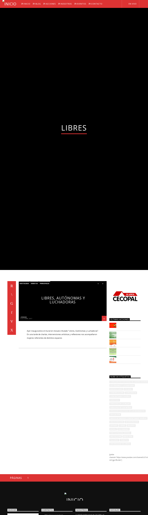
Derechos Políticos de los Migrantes (127, 433)
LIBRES (122, 448)
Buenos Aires (116, 412)
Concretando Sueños (120, 419)
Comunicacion (116, 415)
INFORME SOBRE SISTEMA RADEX (126, 364)
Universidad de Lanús (120, 466)
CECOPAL (128, 412)
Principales (44, 306)
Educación (115, 437)
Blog (38, 4)
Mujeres (131, 448)
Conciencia (131, 415)
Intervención (131, 444)
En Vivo (132, 4)
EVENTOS (81, 4)
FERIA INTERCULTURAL (127, 372)
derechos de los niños (120, 430)
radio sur (127, 459)
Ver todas (116, 390)
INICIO (27, 4)
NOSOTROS (66, 4)
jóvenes (113, 448)
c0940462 (23, 339)
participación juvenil (120, 455)
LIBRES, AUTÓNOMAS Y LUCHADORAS (63, 322)
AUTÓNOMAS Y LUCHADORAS (122, 408)
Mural (113, 452)
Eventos (34, 306)
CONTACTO (96, 4)
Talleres (114, 462)
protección (115, 459)
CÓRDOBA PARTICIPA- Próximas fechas (129, 380)
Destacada (24, 306)
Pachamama (123, 452)
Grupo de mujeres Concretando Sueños (128, 441)
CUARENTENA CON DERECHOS (128, 356)
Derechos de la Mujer (120, 426)
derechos (114, 422)
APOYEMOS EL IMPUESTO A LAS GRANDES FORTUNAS (129, 348)
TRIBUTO (124, 462)
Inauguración (116, 444)
